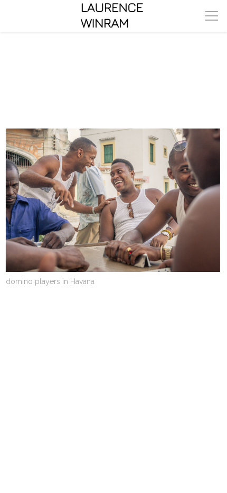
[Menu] (211, 15)
